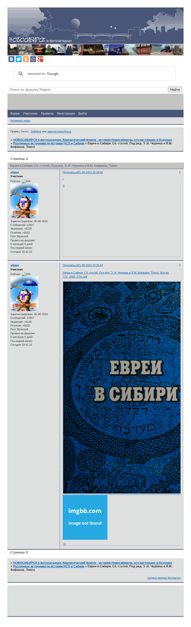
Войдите (36, 131)
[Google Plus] (40, 59)
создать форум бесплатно (164, 577)
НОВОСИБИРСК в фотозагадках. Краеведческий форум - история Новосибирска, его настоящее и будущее (92, 140)
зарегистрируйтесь (59, 131)
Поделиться (70, 172)
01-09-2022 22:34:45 (90, 172)
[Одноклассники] (26, 59)
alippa (14, 172)
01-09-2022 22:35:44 (90, 265)
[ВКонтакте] (11, 59)
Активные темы (20, 120)
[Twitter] (19, 59)
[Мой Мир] (33, 59)
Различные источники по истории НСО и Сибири (48, 143)
